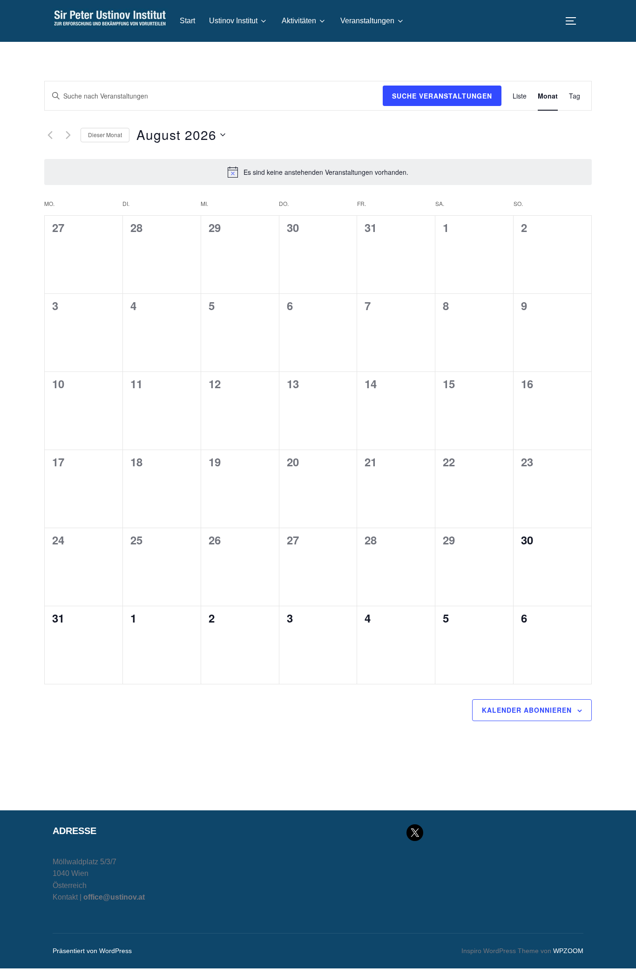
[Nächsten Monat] (68, 134)
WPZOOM (568, 950)
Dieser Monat (105, 135)
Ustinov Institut (233, 21)
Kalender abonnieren (527, 710)
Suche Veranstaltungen (442, 95)
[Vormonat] (49, 134)
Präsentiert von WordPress (92, 950)
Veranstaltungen (367, 21)
